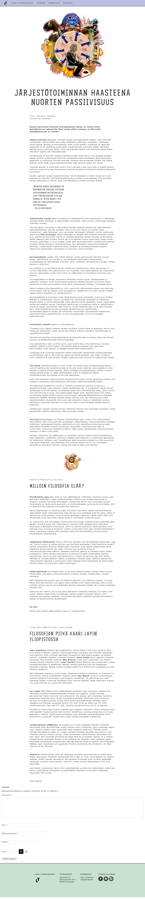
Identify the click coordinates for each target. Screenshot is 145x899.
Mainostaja (54, 3)
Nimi (4, 825)
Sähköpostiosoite (10, 833)
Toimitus (41, 3)
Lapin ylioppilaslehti (22, 3)
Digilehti (68, 3)
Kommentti (7, 795)
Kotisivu (5, 842)
